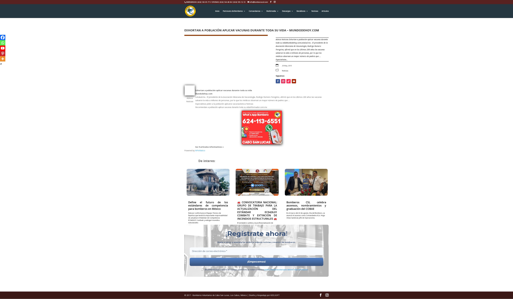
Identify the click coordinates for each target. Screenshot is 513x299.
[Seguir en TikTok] (288, 81)
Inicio (217, 11)
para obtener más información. (295, 270)
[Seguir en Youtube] (294, 81)
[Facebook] (2, 37)
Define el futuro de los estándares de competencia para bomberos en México (208, 206)
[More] (2, 58)
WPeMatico (200, 150)
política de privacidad (273, 270)
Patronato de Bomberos (233, 11)
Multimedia (271, 11)
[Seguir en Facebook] (278, 81)
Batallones (301, 11)
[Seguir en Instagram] (283, 81)
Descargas (286, 11)
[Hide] (1, 64)
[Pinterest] (2, 53)
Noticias (314, 11)
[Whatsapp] (2, 42)
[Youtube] (2, 48)
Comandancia (254, 11)
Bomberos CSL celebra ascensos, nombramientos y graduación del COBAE (306, 206)
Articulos (325, 11)
